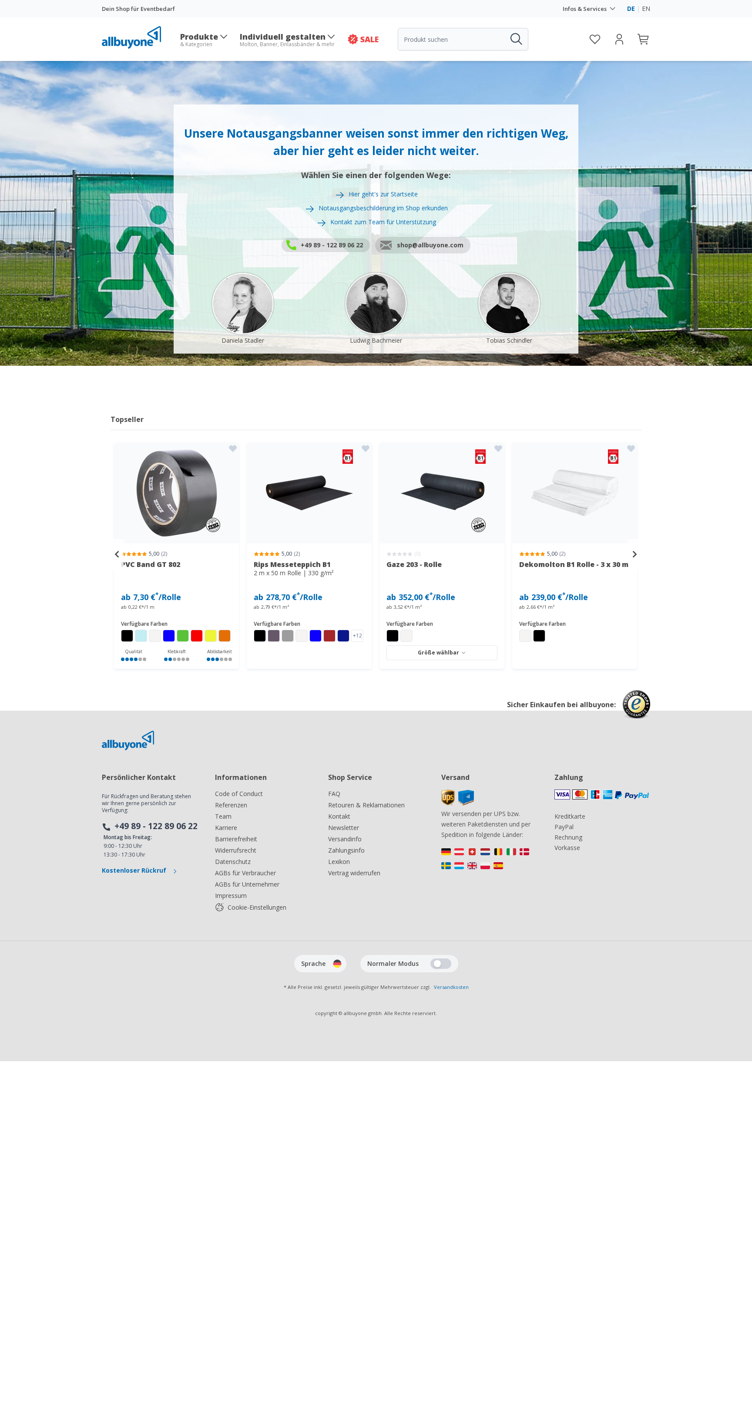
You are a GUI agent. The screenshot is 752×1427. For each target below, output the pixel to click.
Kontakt (339, 816)
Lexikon (339, 861)
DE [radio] (631, 8)
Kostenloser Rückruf (135, 870)
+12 (357, 635)
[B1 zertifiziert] (309, 492)
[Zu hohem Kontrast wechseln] (440, 963)
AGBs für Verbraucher (245, 873)
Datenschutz (233, 861)
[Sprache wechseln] (337, 963)
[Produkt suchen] (515, 39)
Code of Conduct (239, 793)
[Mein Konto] (619, 39)
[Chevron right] (634, 554)
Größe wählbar (438, 652)
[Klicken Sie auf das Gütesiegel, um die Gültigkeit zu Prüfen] (636, 711)
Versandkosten (451, 987)
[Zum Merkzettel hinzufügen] (232, 448)
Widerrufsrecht (235, 850)
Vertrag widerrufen (354, 873)
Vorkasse (567, 847)
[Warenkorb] (644, 39)
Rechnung (568, 837)
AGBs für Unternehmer (247, 884)
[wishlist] (595, 39)
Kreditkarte (569, 816)
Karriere (226, 827)
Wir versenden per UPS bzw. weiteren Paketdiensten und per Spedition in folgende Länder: (485, 824)
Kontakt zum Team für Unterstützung (383, 222)
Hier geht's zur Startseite (383, 194)
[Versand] (457, 803)
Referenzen (231, 805)
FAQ (334, 793)
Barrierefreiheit (236, 839)
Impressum (231, 895)
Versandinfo (345, 839)
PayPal (564, 827)
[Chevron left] (117, 554)
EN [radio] (646, 8)
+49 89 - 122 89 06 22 (156, 826)
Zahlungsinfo (346, 850)
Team (223, 816)
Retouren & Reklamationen (366, 805)
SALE (369, 39)
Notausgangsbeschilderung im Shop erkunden (383, 208)
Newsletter (343, 827)
